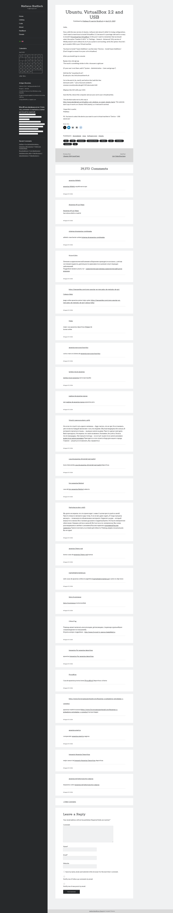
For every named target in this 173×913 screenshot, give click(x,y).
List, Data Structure (35, 151)
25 (37, 68)
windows (67, 144)
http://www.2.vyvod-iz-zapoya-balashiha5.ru (99, 632)
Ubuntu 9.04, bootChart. (71, 156)
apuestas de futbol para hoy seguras (81, 779)
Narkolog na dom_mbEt (77, 507)
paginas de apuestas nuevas (78, 396)
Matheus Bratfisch (32, 6)
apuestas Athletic (75, 180)
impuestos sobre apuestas (26, 146)
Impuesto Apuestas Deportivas (79, 754)
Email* (65, 855)
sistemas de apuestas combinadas (80, 231)
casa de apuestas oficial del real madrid (82, 459)
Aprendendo (77, 136)
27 (21, 71)
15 (27, 65)
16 (30, 65)
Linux (84, 136)
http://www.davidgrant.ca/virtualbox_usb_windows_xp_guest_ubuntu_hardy (89, 102)
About (21, 27)
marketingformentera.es (77, 573)
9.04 (72, 141)
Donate (21, 34)
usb (111, 141)
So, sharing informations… (32, 144)
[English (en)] (22, 41)
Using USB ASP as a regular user (27, 99)
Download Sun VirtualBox (80, 37)
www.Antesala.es (23, 155)
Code (21, 23)
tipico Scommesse (75, 597)
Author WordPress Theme (96, 911)
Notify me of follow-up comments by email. (78, 879)
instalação (81, 141)
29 (27, 71)
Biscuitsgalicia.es (23, 151)
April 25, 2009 (110, 21)
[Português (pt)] (20, 41)
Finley (71, 321)
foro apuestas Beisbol (76, 483)
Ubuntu (101, 136)
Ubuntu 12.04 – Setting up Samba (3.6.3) (29, 86)
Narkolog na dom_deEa (25, 153)
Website (66, 863)
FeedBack (22, 31)
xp (75, 144)
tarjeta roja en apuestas (77, 372)
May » (24, 76)
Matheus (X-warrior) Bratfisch (92, 21)
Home (21, 16)
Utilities (22, 20)
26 (40, 68)
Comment (66, 825)
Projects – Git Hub (24, 88)
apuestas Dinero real (76, 548)
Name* (65, 846)
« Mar (20, 76)
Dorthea (21, 144)
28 (24, 71)
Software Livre (92, 136)
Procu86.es (72, 674)
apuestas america (75, 730)
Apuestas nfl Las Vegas (76, 205)
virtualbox (119, 141)
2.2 (66, 141)
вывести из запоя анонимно (73, 438)
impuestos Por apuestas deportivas (81, 650)
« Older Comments (69, 802)
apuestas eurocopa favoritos (78, 347)
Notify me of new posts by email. (74, 886)
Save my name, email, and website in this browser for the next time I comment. (91, 872)
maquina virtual (93, 141)
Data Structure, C (37, 153)
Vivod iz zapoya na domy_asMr (79, 420)
